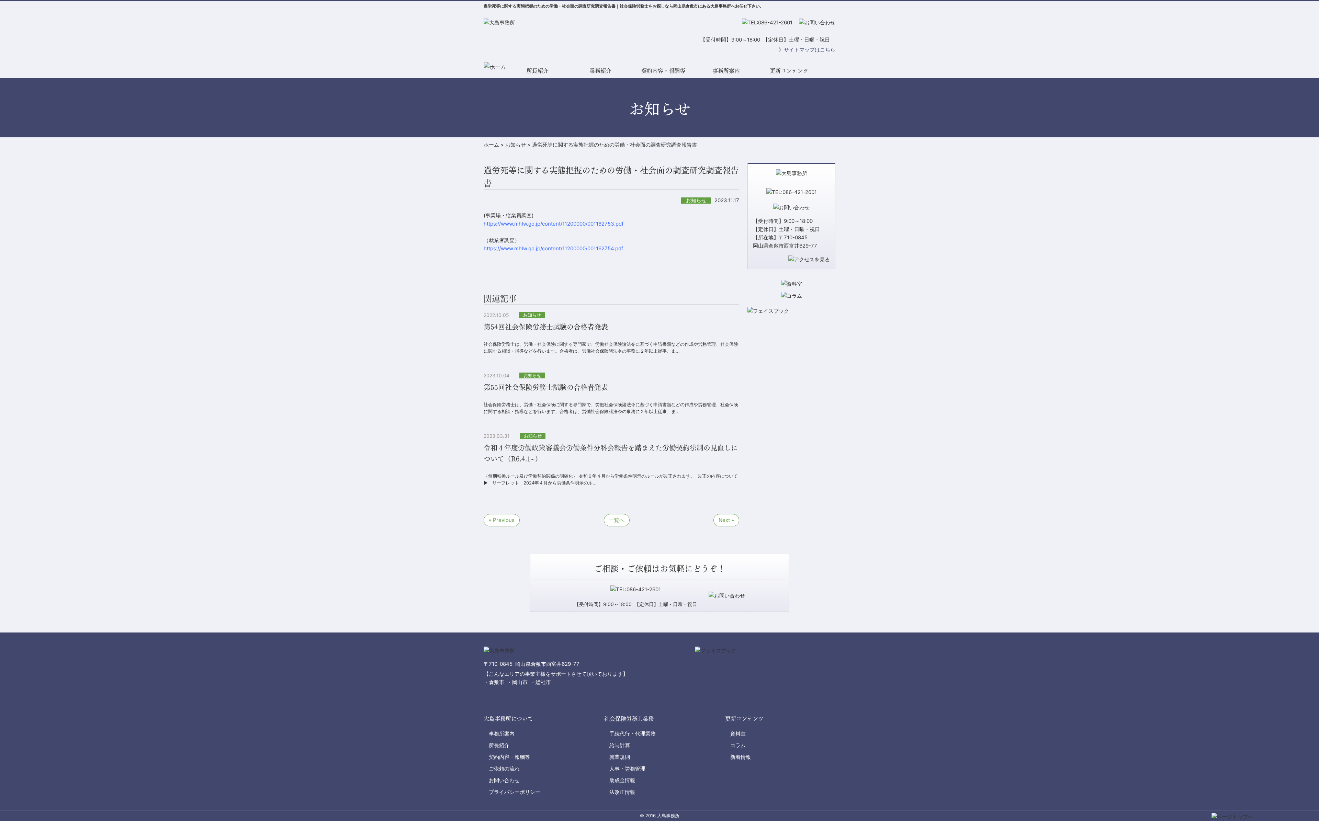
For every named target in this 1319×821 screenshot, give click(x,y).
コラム (738, 745)
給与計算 (619, 745)
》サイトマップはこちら (807, 49)
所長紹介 (538, 70)
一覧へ (616, 520)
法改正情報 (622, 792)
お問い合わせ (504, 780)
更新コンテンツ (789, 70)
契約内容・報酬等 (663, 70)
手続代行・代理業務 (632, 733)
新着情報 (740, 757)
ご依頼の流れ (504, 768)
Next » (726, 520)
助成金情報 (622, 780)
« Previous (502, 520)
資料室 (738, 733)
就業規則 (619, 757)
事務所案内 (726, 70)
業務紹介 (600, 70)
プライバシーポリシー (514, 792)
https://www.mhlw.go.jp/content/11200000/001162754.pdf (553, 248)
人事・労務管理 (627, 768)
